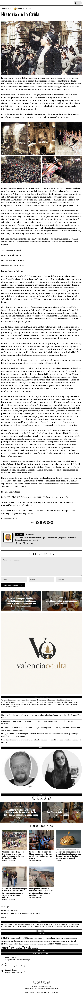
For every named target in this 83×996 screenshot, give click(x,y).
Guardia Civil (42, 941)
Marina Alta (9, 944)
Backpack (23, 937)
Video (37, 948)
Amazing (5, 937)
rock (69, 944)
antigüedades (12, 938)
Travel (11, 947)
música (17, 944)
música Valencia (23, 944)
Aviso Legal (5, 907)
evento (75, 938)
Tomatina (76, 944)
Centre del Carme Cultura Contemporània (36, 938)
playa (48, 944)
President (58, 943)
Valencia (26, 947)
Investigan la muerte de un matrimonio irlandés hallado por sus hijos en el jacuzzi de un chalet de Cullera (41, 891)
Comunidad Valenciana (52, 938)
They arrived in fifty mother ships (17, 960)
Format (12, 941)
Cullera (68, 938)
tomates (72, 944)
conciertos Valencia (63, 938)
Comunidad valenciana (8, 861)
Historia (28, 9)
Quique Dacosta (65, 944)
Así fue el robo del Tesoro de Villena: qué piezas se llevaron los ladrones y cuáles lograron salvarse (40, 855)
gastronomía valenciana (34, 941)
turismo (20, 948)
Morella (13, 944)
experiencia (4, 941)
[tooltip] (37, 522)
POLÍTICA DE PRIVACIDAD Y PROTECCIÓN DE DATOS (20, 914)
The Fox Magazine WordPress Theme (46, 988)
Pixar (45, 944)
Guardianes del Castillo (51, 941)
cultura (72, 938)
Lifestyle (4, 944)
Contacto (4, 917)
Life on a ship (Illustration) (15, 966)
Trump (16, 948)
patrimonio (34, 944)
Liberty (67, 941)
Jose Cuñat (20, 9)
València (34, 948)
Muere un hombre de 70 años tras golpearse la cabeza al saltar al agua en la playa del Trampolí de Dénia (13, 855)
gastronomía (26, 941)
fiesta (8, 941)
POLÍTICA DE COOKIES (9, 910)
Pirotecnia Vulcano (40, 944)
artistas (17, 938)
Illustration (63, 941)
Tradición (4, 947)
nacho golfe (29, 944)
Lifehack (73, 941)
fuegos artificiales (19, 941)
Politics (51, 943)
